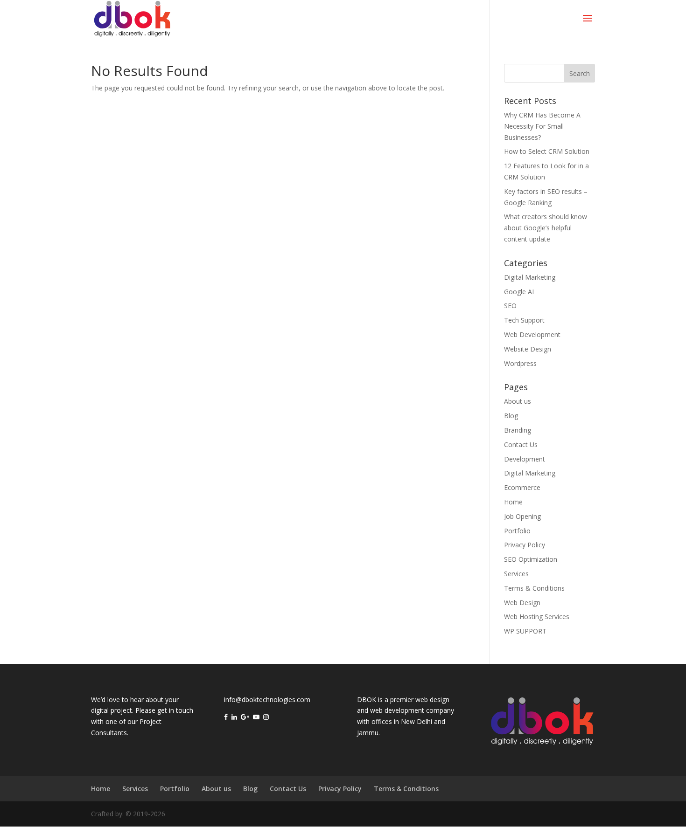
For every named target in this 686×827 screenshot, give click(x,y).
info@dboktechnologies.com (267, 699)
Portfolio (517, 530)
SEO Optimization (530, 559)
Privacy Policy (524, 544)
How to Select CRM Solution (546, 151)
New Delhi (416, 721)
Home (513, 501)
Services (516, 573)
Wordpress (520, 363)
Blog (511, 415)
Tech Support (524, 320)
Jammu (367, 732)
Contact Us (521, 444)
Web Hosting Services (536, 616)
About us (517, 401)
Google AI (519, 291)
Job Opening (522, 516)
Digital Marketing (529, 277)
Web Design (522, 602)
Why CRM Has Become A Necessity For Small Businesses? (542, 126)
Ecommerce (522, 487)
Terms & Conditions (534, 588)
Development (524, 459)
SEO (510, 305)
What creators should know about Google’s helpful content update (545, 227)
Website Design (527, 349)
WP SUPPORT (525, 631)
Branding (517, 430)
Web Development (532, 334)
